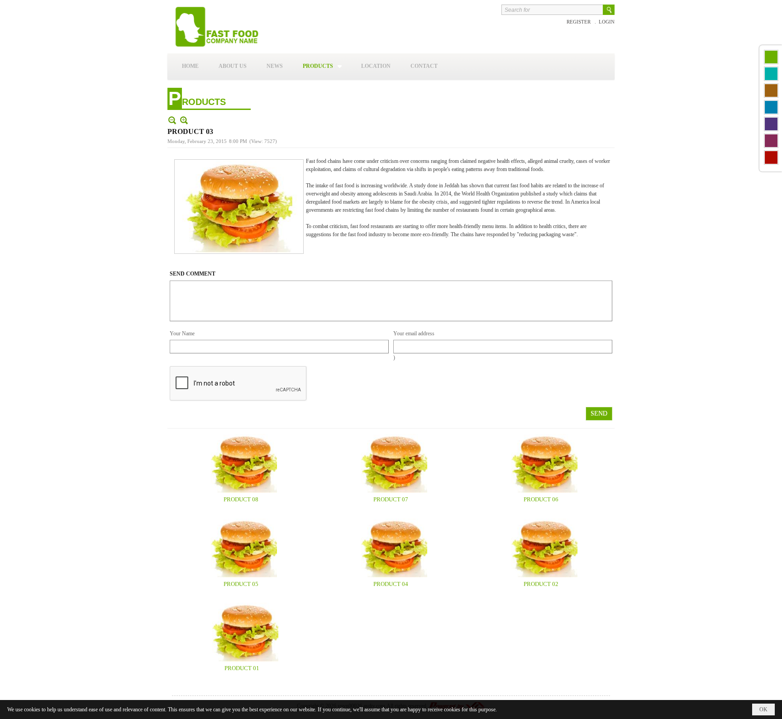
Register (579, 21)
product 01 (241, 668)
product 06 (541, 499)
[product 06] (541, 463)
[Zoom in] (172, 120)
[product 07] (391, 463)
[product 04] (391, 548)
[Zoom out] (184, 120)
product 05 (241, 584)
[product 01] (242, 632)
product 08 (241, 499)
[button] (322, 66)
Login (607, 21)
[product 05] (241, 548)
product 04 (390, 584)
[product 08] (241, 463)
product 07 (390, 499)
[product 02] (541, 548)
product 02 (541, 584)
